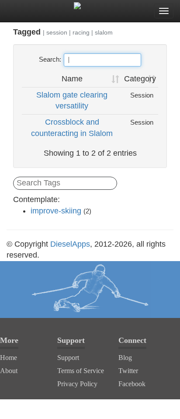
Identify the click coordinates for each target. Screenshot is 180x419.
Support (68, 357)
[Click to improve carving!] (90, 289)
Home (8, 357)
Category (140, 78)
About (8, 370)
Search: (50, 59)
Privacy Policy (77, 384)
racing (81, 32)
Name (72, 78)
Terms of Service (80, 370)
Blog (125, 357)
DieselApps (70, 244)
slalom (104, 32)
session (56, 32)
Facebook (131, 384)
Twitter (128, 370)
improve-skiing (56, 210)
